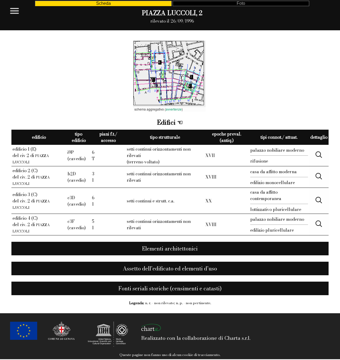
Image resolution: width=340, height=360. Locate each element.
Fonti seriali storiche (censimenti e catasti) (170, 288)
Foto (241, 3)
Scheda (103, 3)
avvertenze (174, 109)
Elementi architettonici (170, 248)
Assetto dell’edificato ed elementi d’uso (170, 268)
